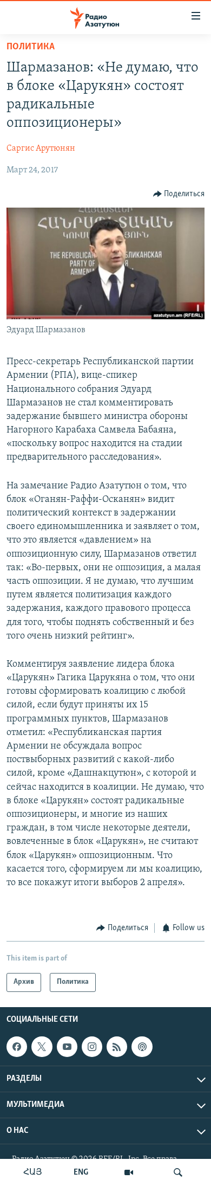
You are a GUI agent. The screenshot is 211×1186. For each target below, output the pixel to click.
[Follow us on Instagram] (92, 1046)
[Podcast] (141, 1046)
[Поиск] (178, 1172)
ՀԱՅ (32, 1172)
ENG (81, 1172)
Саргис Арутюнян (40, 148)
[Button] (179, 194)
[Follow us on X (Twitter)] (41, 1046)
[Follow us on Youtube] (67, 1046)
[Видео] (129, 1172)
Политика (30, 47)
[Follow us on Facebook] (16, 1046)
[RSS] (117, 1046)
